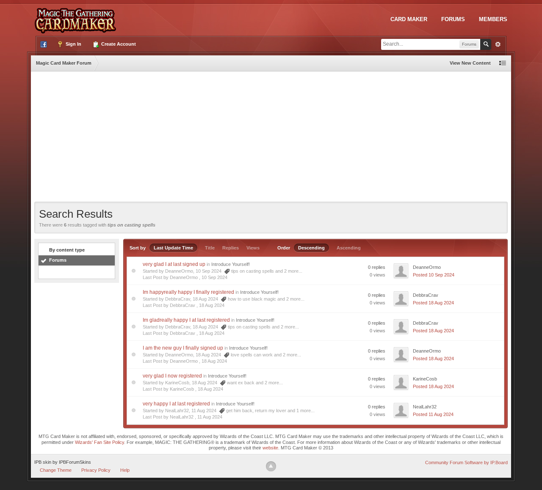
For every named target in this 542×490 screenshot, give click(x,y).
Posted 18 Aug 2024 (433, 302)
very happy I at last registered (176, 404)
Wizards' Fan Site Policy (99, 442)
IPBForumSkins (75, 462)
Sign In (72, 44)
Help (125, 470)
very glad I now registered (172, 376)
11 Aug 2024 (209, 416)
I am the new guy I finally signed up (183, 348)
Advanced (497, 44)
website (270, 447)
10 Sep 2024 (214, 277)
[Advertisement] (271, 138)
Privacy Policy (96, 470)
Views (253, 247)
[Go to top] (271, 466)
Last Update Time (173, 247)
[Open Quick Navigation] (502, 63)
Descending (311, 247)
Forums (453, 19)
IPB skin (42, 462)
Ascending (349, 247)
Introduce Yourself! (230, 264)
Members (493, 19)
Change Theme (56, 470)
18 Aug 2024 (211, 305)
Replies (230, 247)
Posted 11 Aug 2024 (433, 414)
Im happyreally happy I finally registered (188, 292)
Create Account (118, 44)
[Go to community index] (77, 16)
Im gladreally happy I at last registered (186, 320)
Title (210, 247)
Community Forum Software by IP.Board (466, 462)
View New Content (470, 63)
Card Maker (408, 19)
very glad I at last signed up (174, 264)
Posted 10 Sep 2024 (433, 274)
